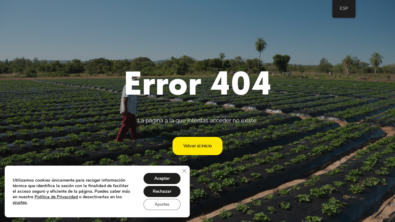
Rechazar (162, 191)
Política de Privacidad (56, 197)
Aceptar (162, 178)
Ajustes (162, 204)
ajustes (20, 202)
